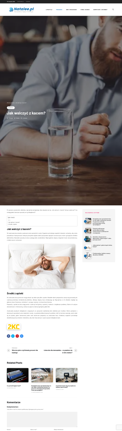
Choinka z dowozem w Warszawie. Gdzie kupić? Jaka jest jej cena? (102, 238)
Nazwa (9, 430)
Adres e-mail (33, 430)
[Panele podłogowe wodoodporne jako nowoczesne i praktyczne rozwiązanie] (88, 231)
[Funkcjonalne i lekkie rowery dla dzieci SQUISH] (88, 255)
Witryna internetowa (58, 430)
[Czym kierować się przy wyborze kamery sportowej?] (66, 375)
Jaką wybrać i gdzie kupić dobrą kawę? (102, 245)
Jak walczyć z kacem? (14, 222)
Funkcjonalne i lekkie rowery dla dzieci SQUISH (101, 254)
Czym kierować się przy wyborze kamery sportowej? (66, 386)
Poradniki (10, 107)
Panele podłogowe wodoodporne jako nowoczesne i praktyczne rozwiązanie (100, 231)
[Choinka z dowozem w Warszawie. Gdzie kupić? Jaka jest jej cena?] (88, 239)
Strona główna (10, 103)
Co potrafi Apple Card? (14, 386)
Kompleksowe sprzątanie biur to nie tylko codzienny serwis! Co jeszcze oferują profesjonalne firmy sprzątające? (41, 388)
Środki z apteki (13, 224)
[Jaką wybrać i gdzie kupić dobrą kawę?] (88, 247)
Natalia (17, 118)
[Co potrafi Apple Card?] (17, 375)
